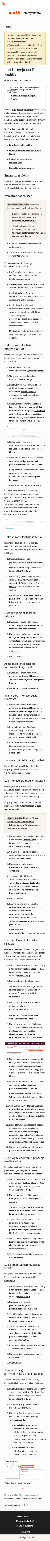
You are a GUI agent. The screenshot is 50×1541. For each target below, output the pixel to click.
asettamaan (39, 410)
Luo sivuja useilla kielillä (20, 145)
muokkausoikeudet (23, 236)
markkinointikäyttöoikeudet (33, 233)
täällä (27, 62)
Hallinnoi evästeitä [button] (24, 1526)
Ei (22, 1489)
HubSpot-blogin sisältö (22, 110)
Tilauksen (11, 90)
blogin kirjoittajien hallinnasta (28, 1174)
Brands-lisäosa (37, 417)
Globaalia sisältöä (12, 949)
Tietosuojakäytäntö (25, 1521)
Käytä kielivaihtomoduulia (21, 168)
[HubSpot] (3, 4)
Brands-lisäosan (28, 392)
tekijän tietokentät (23, 1254)
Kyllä (10, 1489)
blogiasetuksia (27, 494)
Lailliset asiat (22, 1516)
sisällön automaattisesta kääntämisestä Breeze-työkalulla (23, 889)
